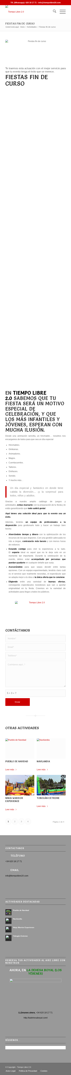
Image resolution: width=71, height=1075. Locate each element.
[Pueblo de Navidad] (19, 748)
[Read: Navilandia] (8, 921)
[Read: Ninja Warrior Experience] (8, 929)
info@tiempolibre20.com (49, 3)
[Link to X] (52, 1067)
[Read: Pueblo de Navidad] (8, 912)
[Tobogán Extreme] (51, 785)
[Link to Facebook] (42, 1067)
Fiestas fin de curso (20, 23)
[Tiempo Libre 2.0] (29, 12)
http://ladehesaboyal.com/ (36, 1018)
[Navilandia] (51, 748)
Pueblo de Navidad (16, 761)
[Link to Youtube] (47, 1067)
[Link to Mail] (63, 1067)
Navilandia (43, 761)
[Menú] (61, 12)
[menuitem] (52, 12)
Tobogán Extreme (48, 798)
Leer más (9, 769)
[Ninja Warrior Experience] (19, 785)
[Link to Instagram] (57, 1067)
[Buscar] (52, 12)
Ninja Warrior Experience (23, 927)
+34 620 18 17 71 (44, 1012)
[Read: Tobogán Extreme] (8, 938)
